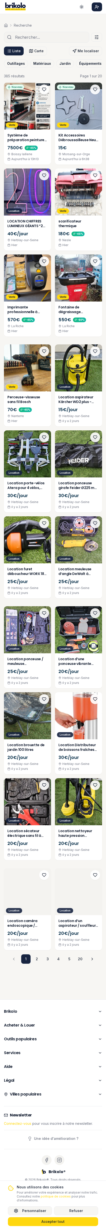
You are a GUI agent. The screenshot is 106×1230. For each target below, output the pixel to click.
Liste (16, 51)
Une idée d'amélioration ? (56, 1138)
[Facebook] (47, 1160)
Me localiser (88, 51)
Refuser (76, 1211)
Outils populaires (20, 1039)
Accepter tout (53, 1221)
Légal (9, 1080)
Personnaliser (34, 1211)
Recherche (23, 25)
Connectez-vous (17, 1123)
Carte (39, 51)
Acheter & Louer (19, 1025)
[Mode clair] (81, 6)
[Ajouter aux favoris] (44, 89)
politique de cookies (56, 1196)
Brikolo (10, 1011)
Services (12, 1053)
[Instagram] (59, 1160)
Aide (8, 1066)
